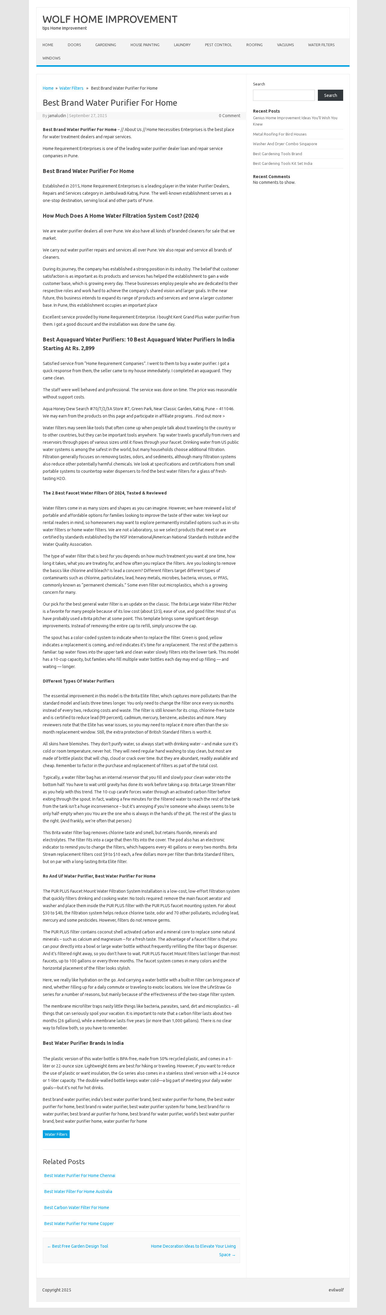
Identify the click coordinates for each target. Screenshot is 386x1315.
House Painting (145, 45)
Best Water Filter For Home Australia (78, 1191)
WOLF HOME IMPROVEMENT (110, 18)
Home (48, 45)
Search (259, 84)
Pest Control (218, 45)
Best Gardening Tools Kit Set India (282, 163)
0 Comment (229, 115)
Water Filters (321, 45)
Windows (51, 58)
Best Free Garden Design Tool (77, 1246)
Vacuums (285, 45)
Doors (74, 45)
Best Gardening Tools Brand (277, 154)
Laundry (182, 45)
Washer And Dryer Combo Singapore (285, 144)
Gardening (105, 45)
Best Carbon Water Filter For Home (76, 1207)
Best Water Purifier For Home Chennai (79, 1175)
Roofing (254, 45)
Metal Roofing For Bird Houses (280, 134)
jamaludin (57, 115)
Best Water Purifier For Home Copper (79, 1223)
